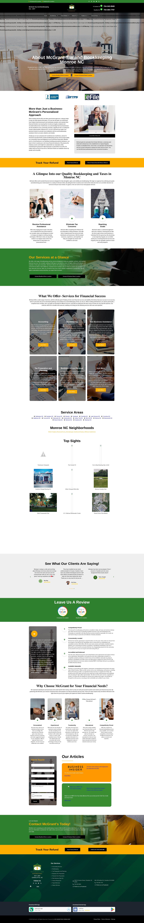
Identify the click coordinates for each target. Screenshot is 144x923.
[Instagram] (91, 1)
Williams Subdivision (90, 432)
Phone (33, 773)
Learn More (43, 344)
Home (45, 15)
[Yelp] (99, 1)
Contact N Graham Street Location (83, 75)
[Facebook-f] (89, 1)
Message (33, 784)
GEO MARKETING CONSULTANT (62, 919)
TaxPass (81, 908)
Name (33, 762)
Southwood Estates (79, 432)
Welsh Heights (52, 432)
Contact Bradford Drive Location (60, 75)
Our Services (53, 15)
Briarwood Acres (61, 432)
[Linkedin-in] (94, 1)
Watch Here (67, 800)
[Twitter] (96, 1)
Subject (33, 778)
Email (32, 768)
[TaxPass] (75, 911)
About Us (74, 15)
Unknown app (39, 908)
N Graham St (104, 6)
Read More (67, 775)
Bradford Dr (104, 10)
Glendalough (69, 432)
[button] (2, 61)
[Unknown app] (31, 911)
